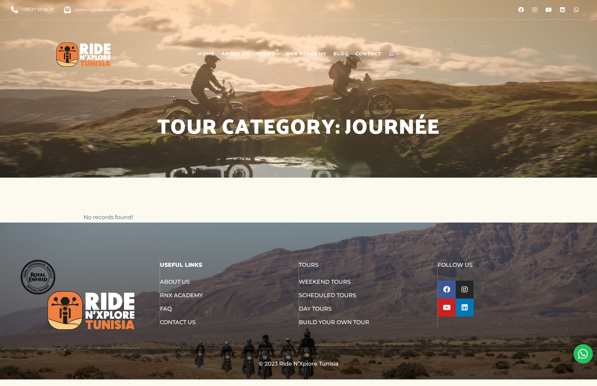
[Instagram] (535, 9)
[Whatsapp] (576, 9)
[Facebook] (521, 9)
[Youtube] (548, 9)
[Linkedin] (562, 9)
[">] (393, 54)
